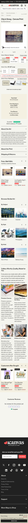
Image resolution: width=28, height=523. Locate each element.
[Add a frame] (5, 47)
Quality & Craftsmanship (7, 481)
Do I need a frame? (22, 78)
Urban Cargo (4, 180)
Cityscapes (8, 15)
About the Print (6, 149)
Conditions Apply (14, 115)
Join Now (22, 456)
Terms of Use (4, 489)
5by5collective (4, 181)
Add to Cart (14, 521)
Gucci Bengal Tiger (6, 382)
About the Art (6, 129)
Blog (2, 492)
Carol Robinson (18, 384)
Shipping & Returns (8, 154)
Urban (2, 15)
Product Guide (23, 55)
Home (2, 13)
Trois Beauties (19, 382)
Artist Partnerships (6, 487)
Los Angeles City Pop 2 (21, 180)
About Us (3, 479)
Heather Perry (4, 384)
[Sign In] (21, 5)
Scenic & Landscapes (10, 13)
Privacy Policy (5, 484)
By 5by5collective (5, 21)
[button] (5, 60)
